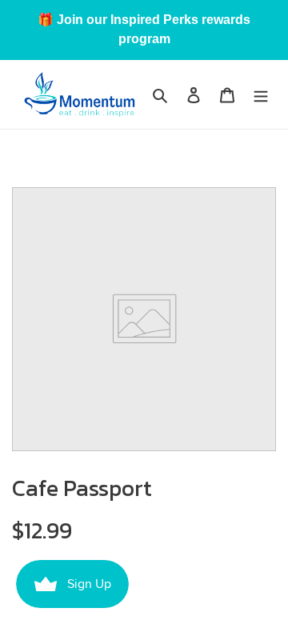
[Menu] (261, 95)
